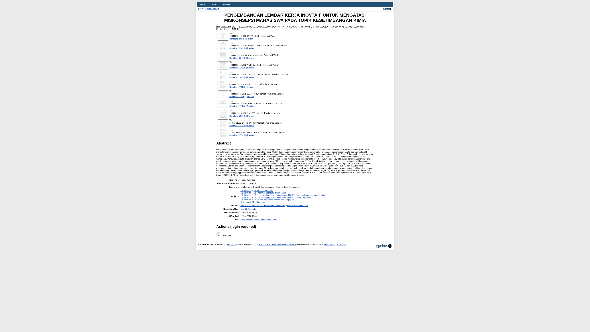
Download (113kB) (237, 87)
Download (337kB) (237, 58)
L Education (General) (263, 190)
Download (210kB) (237, 68)
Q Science (245, 202)
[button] (218, 234)
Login (200, 9)
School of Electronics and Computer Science (277, 244)
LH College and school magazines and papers (274, 200)
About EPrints (329, 244)
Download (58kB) (236, 39)
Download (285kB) (237, 116)
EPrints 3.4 (231, 244)
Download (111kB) (237, 96)
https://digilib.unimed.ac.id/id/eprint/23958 (258, 220)
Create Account (212, 9)
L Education (245, 190)
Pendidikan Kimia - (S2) (297, 205)
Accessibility (342, 244)
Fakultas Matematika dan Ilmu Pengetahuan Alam (262, 205)
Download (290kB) (237, 48)
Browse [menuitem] (226, 4)
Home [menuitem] (202, 4)
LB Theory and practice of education (270, 193)
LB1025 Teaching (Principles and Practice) (307, 195)
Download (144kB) (237, 77)
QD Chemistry (258, 202)
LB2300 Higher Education (299, 197)
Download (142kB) (237, 125)
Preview (249, 39)
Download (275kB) (237, 135)
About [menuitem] (214, 4)
